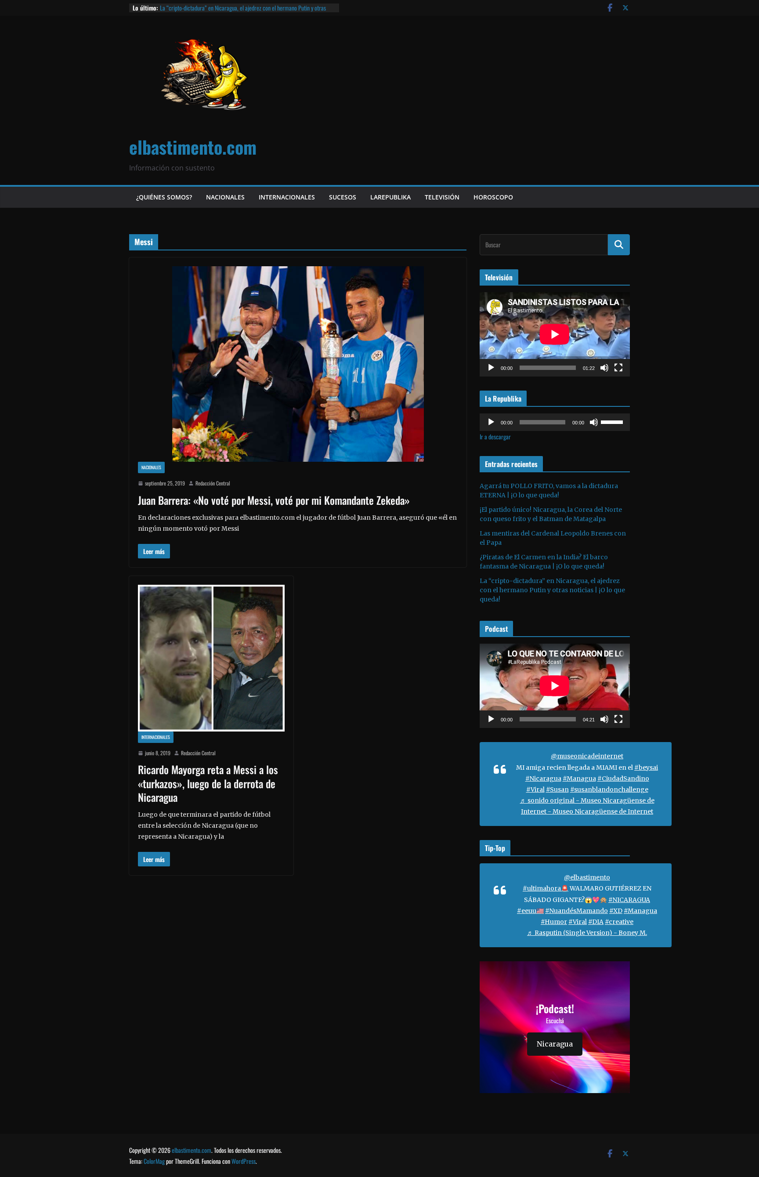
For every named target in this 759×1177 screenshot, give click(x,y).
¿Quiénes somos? (164, 197)
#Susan (557, 789)
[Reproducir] (491, 367)
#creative (619, 922)
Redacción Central (212, 483)
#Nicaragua (543, 778)
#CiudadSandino (623, 778)
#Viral (535, 789)
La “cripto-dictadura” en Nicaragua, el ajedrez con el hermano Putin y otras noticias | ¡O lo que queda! (243, 12)
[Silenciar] (604, 367)
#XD (615, 911)
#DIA (596, 922)
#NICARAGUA (629, 900)
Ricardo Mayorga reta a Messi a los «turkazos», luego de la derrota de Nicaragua (208, 782)
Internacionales (287, 197)
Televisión (442, 197)
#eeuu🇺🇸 (530, 911)
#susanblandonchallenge (609, 789)
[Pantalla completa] (618, 367)
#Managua (579, 778)
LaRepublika (390, 197)
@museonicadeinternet (587, 756)
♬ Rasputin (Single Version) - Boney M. (587, 933)
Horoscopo (493, 197)
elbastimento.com (193, 147)
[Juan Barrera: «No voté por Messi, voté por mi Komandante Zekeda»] (298, 364)
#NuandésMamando (576, 911)
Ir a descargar (495, 436)
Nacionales (225, 197)
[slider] (613, 421)
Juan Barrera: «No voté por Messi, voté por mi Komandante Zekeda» (274, 500)
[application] (555, 334)
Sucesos (342, 197)
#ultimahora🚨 (545, 888)
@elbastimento (587, 877)
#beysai (646, 767)
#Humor (554, 922)
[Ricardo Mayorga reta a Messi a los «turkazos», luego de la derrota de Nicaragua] (211, 658)
